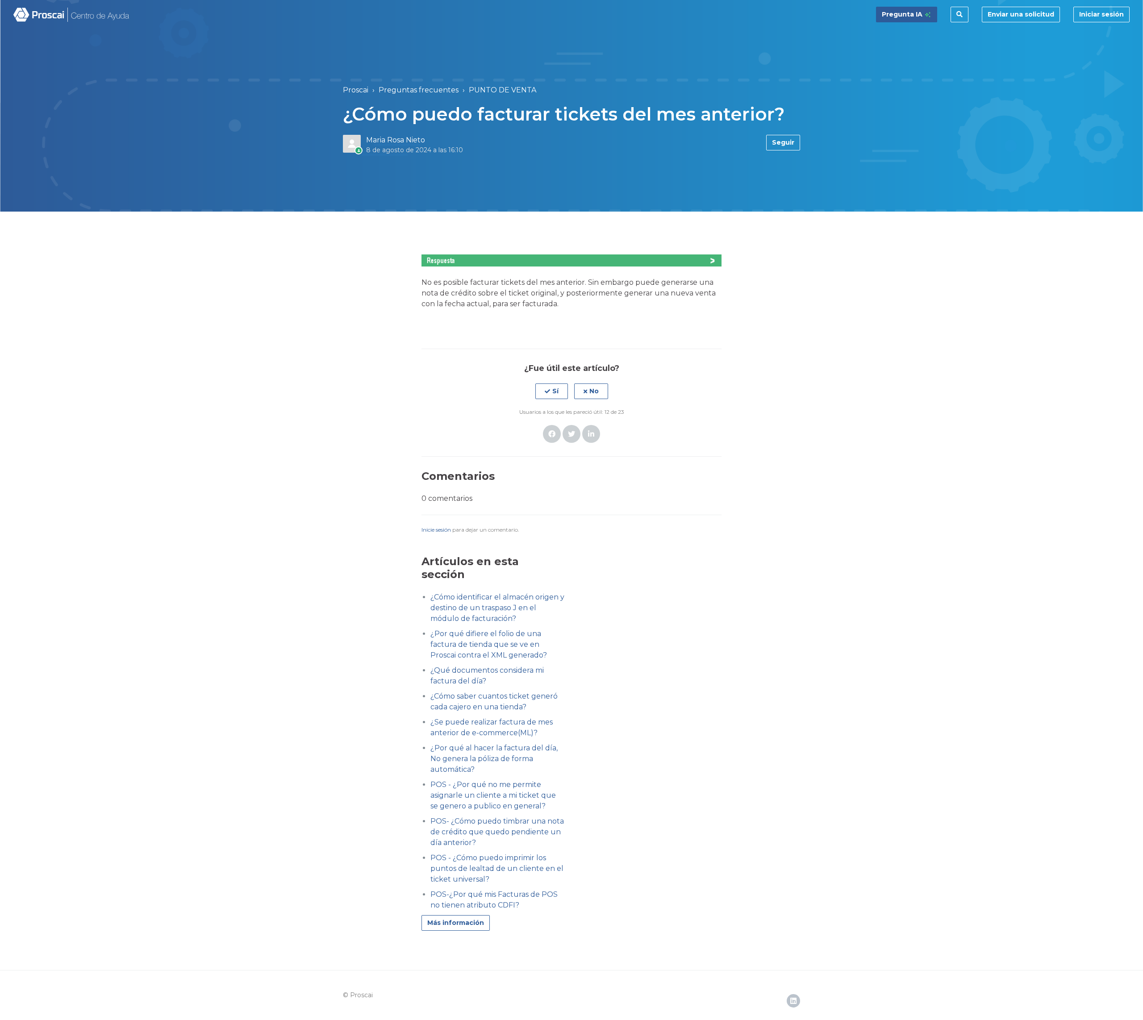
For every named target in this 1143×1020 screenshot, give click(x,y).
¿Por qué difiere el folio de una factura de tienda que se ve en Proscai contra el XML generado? (488, 644)
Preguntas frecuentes (419, 90)
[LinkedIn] (591, 434)
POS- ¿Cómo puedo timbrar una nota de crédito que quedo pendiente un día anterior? (497, 832)
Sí (555, 391)
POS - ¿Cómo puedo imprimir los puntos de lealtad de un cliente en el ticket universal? (496, 868)
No (594, 391)
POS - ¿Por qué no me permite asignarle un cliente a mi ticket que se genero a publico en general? (493, 795)
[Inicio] (71, 15)
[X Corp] (571, 434)
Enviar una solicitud (1021, 14)
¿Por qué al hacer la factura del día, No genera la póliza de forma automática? (494, 759)
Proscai (355, 90)
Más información (455, 923)
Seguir (783, 142)
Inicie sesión (436, 529)
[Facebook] (552, 434)
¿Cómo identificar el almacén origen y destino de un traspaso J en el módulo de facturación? (497, 608)
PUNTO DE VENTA (502, 90)
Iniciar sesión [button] (1101, 14)
